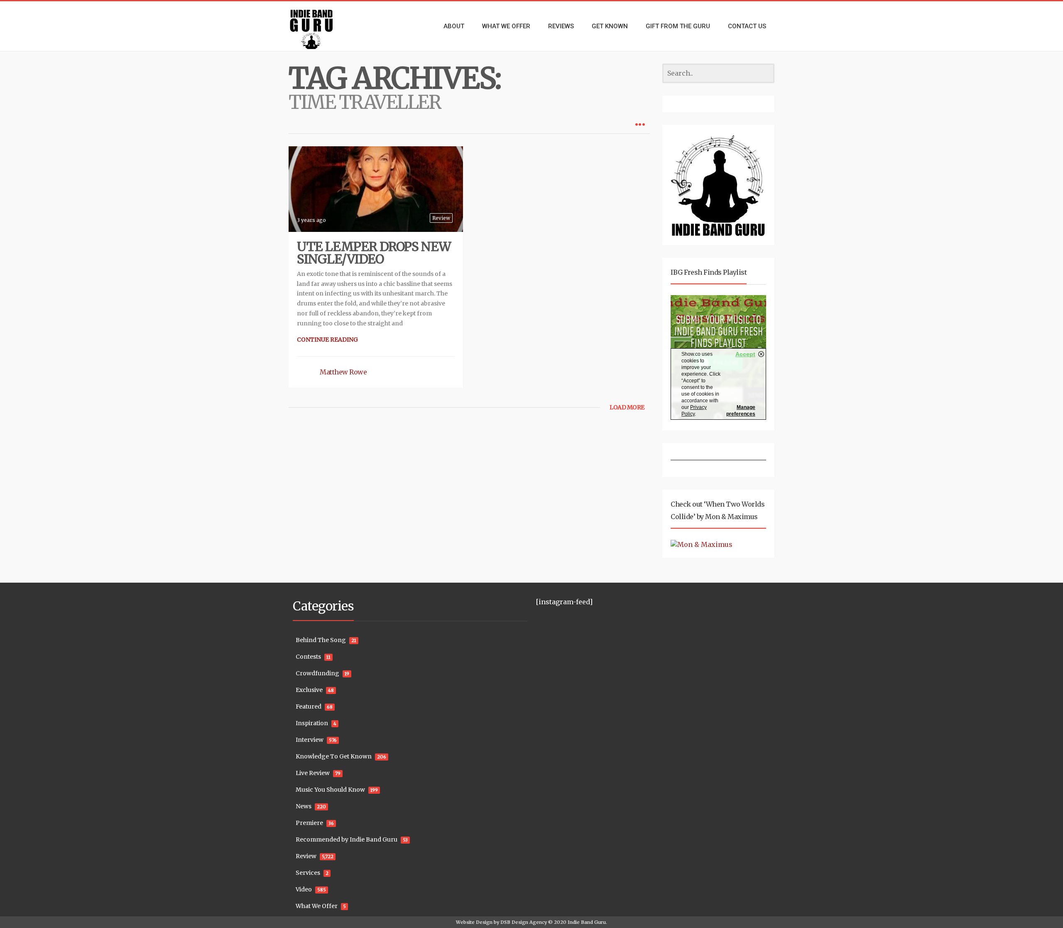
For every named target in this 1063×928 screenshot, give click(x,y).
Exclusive (309, 690)
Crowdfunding (317, 673)
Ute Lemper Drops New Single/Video (374, 253)
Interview (309, 739)
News (303, 806)
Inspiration (312, 723)
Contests (308, 656)
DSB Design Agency (523, 922)
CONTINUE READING (327, 339)
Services (308, 872)
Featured (308, 706)
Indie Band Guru (587, 922)
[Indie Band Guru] (324, 26)
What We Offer (317, 906)
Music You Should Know (330, 789)
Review (441, 218)
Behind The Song (321, 640)
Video (304, 889)
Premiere (309, 823)
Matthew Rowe (343, 372)
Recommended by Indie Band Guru (346, 839)
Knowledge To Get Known (334, 756)
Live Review (313, 773)
